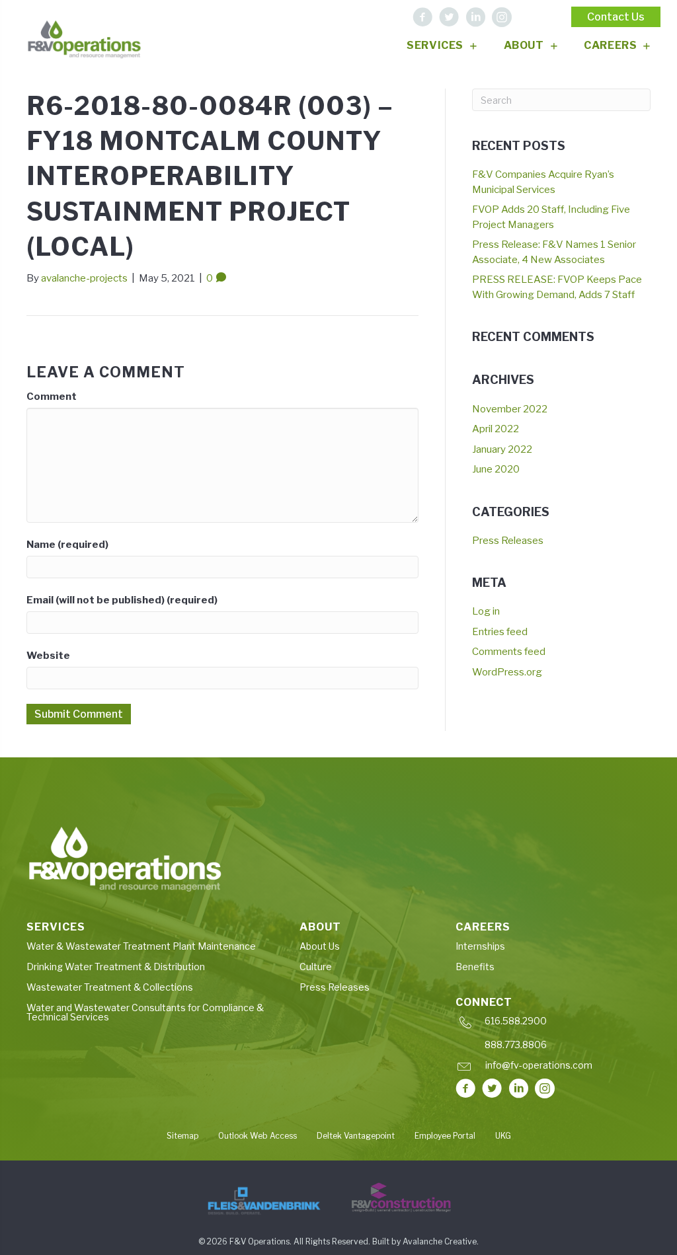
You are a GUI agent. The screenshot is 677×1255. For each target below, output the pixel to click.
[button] (422, 17)
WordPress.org (507, 672)
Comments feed (508, 652)
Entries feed (500, 632)
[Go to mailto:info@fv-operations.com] (551, 1068)
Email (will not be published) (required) (122, 600)
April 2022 (495, 429)
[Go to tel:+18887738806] (552, 1048)
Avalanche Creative (440, 1241)
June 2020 (496, 469)
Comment (51, 396)
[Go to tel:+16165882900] (552, 1024)
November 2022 (509, 409)
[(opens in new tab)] (264, 1201)
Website (48, 656)
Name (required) (67, 545)
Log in (486, 611)
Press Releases (507, 541)
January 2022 (502, 449)
